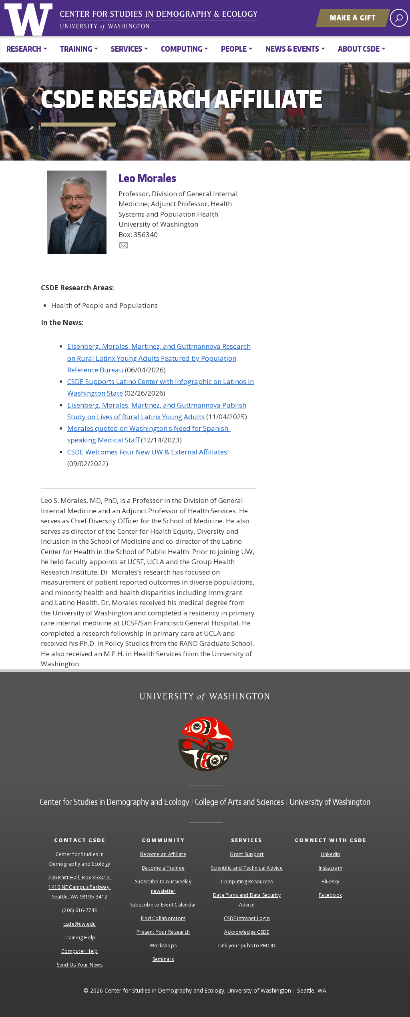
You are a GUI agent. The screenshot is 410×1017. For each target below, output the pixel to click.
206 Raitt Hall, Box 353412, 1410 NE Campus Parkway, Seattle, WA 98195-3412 (79, 887)
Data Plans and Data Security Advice (247, 900)
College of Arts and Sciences (239, 801)
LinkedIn (330, 854)
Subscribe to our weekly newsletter (163, 886)
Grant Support (246, 854)
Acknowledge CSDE (246, 932)
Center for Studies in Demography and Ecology (164, 22)
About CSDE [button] (359, 49)
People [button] (234, 49)
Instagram (330, 867)
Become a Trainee (163, 867)
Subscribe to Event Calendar (163, 904)
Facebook (330, 895)
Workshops (163, 945)
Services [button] (126, 49)
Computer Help (79, 951)
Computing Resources (247, 881)
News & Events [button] (292, 49)
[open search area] (399, 18)
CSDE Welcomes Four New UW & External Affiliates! (148, 451)
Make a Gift (353, 17)
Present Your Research (163, 932)
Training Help (79, 937)
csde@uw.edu (79, 924)
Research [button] (23, 49)
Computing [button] (181, 49)
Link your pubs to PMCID (247, 945)
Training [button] (76, 49)
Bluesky (331, 881)
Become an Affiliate (163, 854)
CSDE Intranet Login (247, 918)
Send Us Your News (79, 964)
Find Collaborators (163, 918)
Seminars (163, 959)
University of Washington (30, 18)
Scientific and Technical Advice (247, 867)
